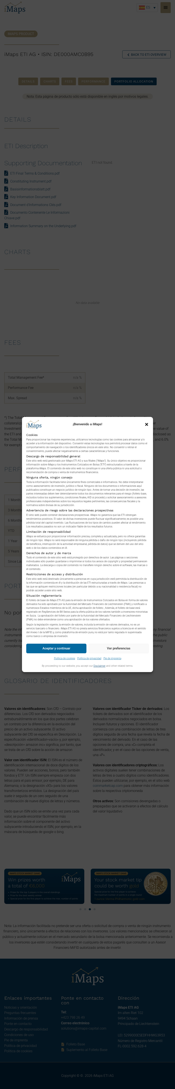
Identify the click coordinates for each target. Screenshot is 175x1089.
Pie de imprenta (112, 658)
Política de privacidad (89, 658)
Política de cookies (64, 658)
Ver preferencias (118, 648)
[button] (146, 424)
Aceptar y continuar (56, 648)
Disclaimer (99, 665)
